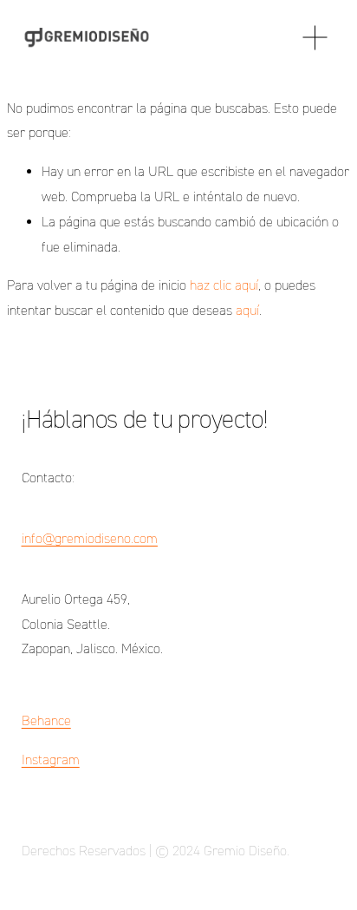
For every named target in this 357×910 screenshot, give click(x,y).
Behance (46, 720)
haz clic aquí (224, 285)
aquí (247, 310)
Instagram (51, 759)
